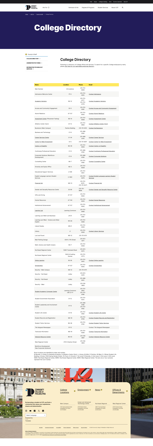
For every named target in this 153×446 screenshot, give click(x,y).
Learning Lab (39, 210)
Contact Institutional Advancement (99, 205)
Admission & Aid (73, 7)
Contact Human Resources (97, 200)
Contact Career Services (96, 137)
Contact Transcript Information (98, 331)
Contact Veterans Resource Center (99, 337)
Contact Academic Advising (97, 101)
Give (110, 1)
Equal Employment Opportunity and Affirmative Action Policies (54, 434)
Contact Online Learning (96, 260)
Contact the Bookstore (96, 128)
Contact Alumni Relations (96, 113)
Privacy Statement (67, 427)
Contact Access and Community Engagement (102, 108)
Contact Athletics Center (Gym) (98, 124)
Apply (95, 1)
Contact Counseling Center (97, 161)
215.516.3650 (81, 409)
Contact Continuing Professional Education (102, 151)
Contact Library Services (96, 231)
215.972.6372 (98, 409)
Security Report (84, 427)
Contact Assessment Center (97, 118)
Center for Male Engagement (43, 142)
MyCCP (126, 1)
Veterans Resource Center (43, 337)
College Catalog (103, 1)
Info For (45, 7)
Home (26, 14)
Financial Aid (39, 183)
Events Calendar (117, 1)
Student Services (103, 7)
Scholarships (39, 265)
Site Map (41, 427)
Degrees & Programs (88, 7)
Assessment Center (41, 118)
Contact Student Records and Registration (101, 318)
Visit (91, 1)
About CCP (114, 7)
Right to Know (76, 427)
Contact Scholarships (95, 265)
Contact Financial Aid (95, 183)
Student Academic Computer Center (46, 291)
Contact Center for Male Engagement (100, 142)
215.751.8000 (63, 409)
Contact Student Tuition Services (99, 323)
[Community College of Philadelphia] (31, 7)
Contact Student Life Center (97, 313)
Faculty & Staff (39, 14)
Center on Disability (41, 146)
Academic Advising (41, 101)
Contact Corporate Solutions (97, 156)
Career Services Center (42, 137)
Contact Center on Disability (97, 146)
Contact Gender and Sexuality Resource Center (103, 189)
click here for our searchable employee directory (79, 66)
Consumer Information (49, 427)
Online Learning (39, 260)
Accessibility (58, 427)
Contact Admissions (95, 94)
